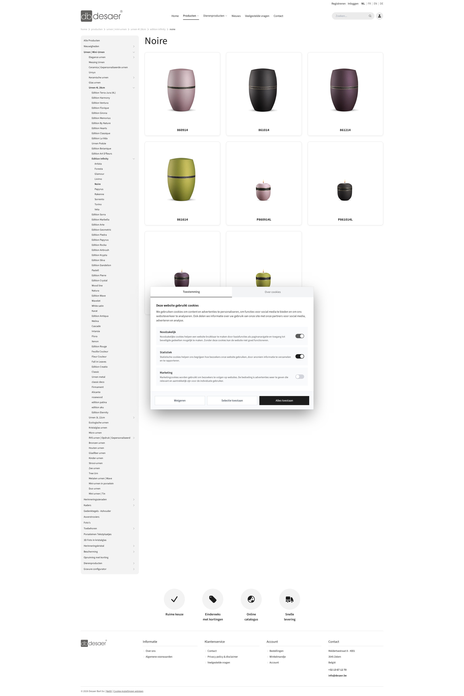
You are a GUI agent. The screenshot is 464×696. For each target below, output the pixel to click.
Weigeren (180, 401)
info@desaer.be (337, 676)
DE (381, 4)
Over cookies (273, 292)
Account (274, 662)
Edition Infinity (158, 29)
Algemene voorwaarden (159, 657)
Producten (189, 16)
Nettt (109, 691)
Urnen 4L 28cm (138, 29)
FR (369, 4)
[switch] (299, 356)
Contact (278, 16)
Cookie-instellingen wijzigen (128, 691)
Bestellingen (276, 651)
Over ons (151, 651)
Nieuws (236, 16)
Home (175, 16)
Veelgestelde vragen (257, 16)
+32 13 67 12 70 (337, 670)
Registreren (339, 4)
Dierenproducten (213, 16)
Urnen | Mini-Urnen (117, 29)
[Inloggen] (379, 16)
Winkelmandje (278, 657)
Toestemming (191, 292)
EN (375, 4)
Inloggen (353, 4)
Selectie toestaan (232, 401)
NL (363, 4)
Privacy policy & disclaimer (223, 657)
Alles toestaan (284, 401)
